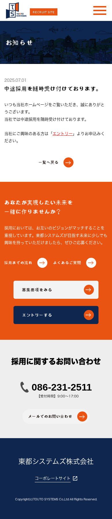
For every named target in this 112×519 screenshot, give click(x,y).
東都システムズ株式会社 (56, 461)
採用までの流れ (25, 263)
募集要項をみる (57, 289)
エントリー (63, 134)
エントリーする (57, 315)
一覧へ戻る (55, 162)
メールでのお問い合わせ (57, 416)
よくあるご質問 (73, 263)
